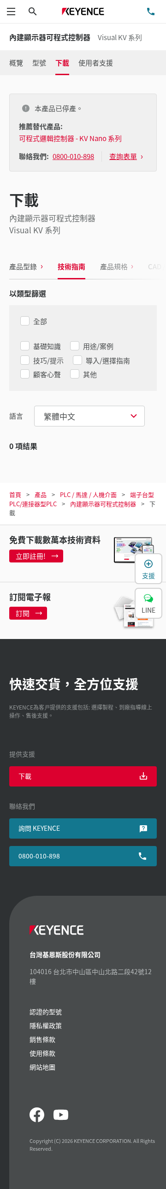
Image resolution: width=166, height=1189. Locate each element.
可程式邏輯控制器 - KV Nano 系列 (70, 138)
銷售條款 (42, 1039)
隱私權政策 (46, 1025)
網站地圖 (42, 1066)
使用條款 (42, 1053)
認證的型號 (46, 1011)
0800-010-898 (39, 855)
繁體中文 (59, 416)
